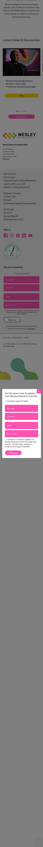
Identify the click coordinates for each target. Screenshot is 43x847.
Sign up (13, 452)
